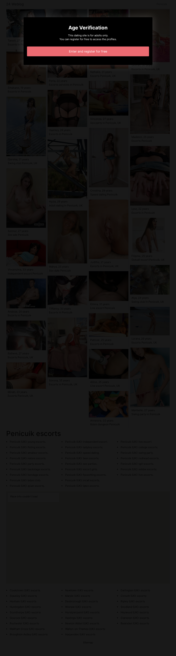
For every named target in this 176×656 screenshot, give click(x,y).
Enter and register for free (88, 51)
